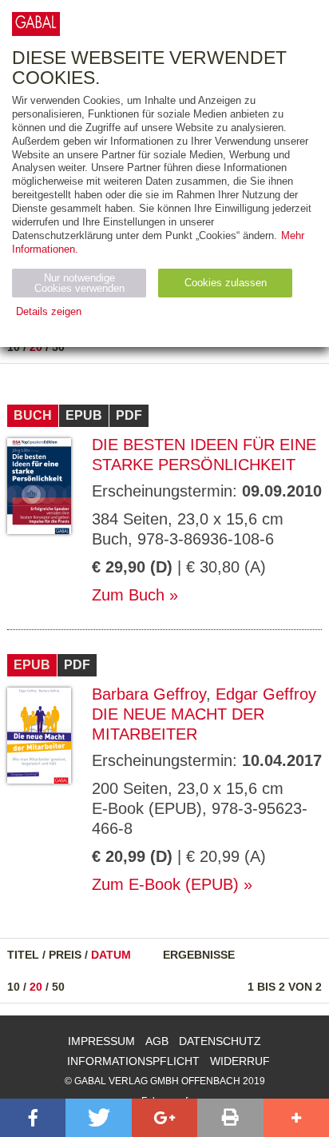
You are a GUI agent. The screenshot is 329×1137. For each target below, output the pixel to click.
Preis (65, 954)
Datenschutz (220, 1041)
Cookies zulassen (225, 283)
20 (36, 347)
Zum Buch (128, 595)
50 (58, 347)
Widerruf (240, 1061)
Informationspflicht (133, 1061)
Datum (111, 954)
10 (13, 347)
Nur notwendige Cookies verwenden (79, 283)
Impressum (101, 1041)
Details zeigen (48, 311)
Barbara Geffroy (149, 694)
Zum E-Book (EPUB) (165, 884)
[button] (32, 1118)
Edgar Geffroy (266, 694)
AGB (156, 1041)
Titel (23, 954)
